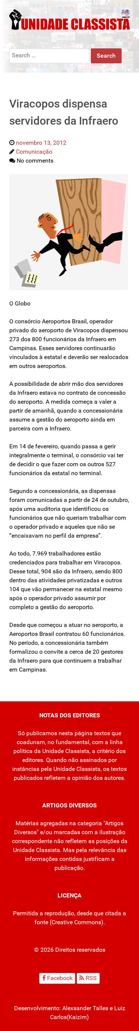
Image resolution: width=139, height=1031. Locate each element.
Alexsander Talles (85, 1008)
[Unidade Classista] (69, 19)
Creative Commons (76, 922)
